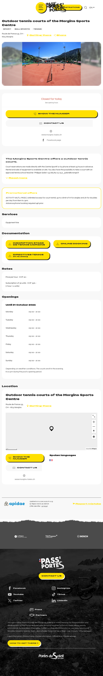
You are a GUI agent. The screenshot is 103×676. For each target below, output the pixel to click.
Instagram (63, 588)
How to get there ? (24, 643)
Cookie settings (70, 636)
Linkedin (62, 600)
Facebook (19, 588)
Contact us (51, 576)
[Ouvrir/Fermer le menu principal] (41, 7)
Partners (41, 615)
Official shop (57, 636)
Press (38, 610)
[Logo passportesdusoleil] (51, 562)
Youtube (18, 594)
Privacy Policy (28, 636)
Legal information (15, 636)
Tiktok (61, 594)
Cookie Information (43, 636)
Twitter (18, 600)
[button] (85, 7)
